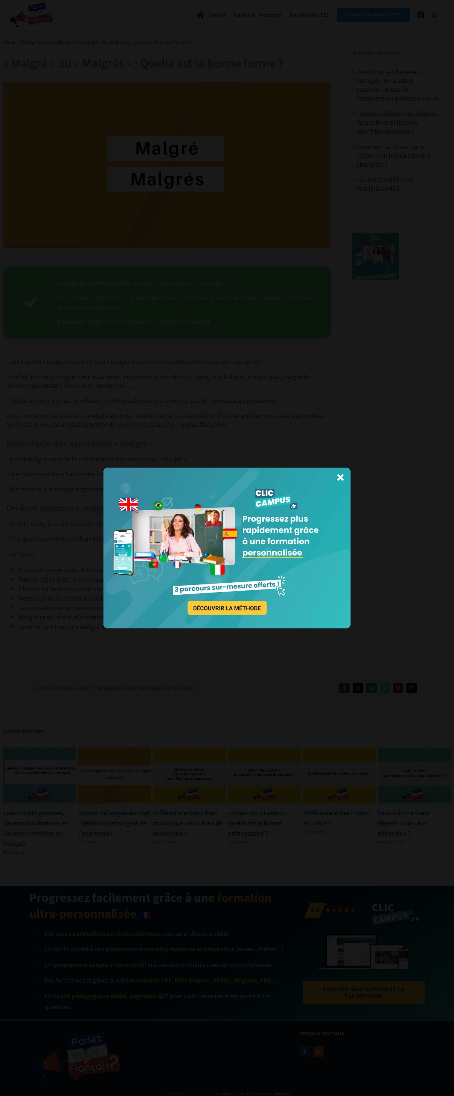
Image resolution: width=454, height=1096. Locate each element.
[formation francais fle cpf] (227, 471)
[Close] (340, 477)
